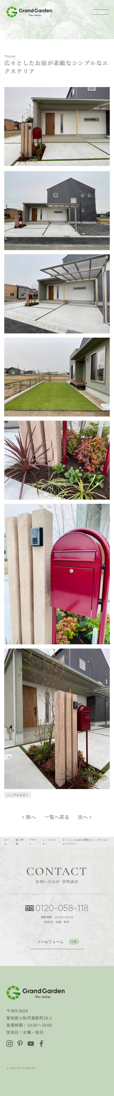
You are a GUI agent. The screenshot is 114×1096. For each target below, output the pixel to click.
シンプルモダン (17, 795)
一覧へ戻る (57, 817)
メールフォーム (50, 941)
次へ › (85, 817)
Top (106, 1072)
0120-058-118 (62, 908)
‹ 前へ (29, 817)
